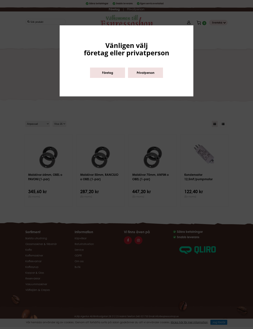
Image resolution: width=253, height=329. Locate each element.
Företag (107, 73)
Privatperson (145, 73)
